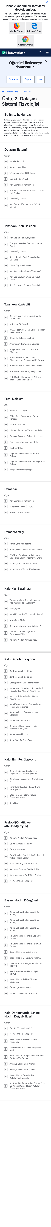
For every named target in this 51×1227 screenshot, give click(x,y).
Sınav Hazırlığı (12, 92)
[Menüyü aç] (47, 52)
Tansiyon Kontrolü (17, 304)
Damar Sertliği (14, 532)
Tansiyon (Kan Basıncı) (20, 226)
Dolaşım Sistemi (15, 149)
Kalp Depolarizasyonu (19, 659)
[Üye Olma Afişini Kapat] (46, 61)
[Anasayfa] (3, 92)
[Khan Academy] (12, 52)
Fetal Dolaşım (13, 399)
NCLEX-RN (26, 92)
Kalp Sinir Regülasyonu (20, 759)
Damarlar (10, 489)
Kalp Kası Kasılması (17, 588)
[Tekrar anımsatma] (47, 2)
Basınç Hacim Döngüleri (21, 900)
